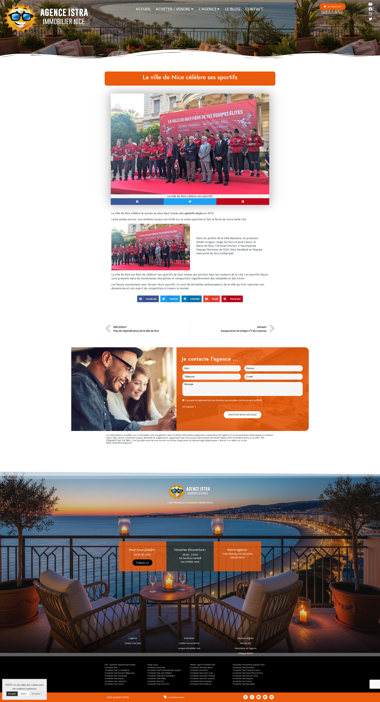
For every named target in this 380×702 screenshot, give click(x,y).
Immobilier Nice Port (155, 681)
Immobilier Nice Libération (115, 681)
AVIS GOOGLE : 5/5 (332, 13)
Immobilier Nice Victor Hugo (201, 673)
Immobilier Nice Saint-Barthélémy (161, 676)
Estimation (189, 638)
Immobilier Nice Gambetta (201, 681)
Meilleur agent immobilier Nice (202, 665)
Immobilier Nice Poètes (156, 678)
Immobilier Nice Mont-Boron (201, 667)
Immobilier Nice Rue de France (245, 676)
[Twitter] (370, 19)
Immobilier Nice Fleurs (199, 670)
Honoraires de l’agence (245, 648)
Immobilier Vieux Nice (156, 667)
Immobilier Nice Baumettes (244, 684)
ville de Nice (122, 213)
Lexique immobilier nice (189, 648)
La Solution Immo (176, 697)
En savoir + (37, 694)
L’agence (133, 638)
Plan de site (245, 643)
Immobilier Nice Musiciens (243, 667)
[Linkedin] (271, 697)
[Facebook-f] (245, 697)
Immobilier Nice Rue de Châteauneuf (120, 673)
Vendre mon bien (133, 643)
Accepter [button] (12, 694)
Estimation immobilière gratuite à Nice (249, 665)
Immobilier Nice (111, 667)
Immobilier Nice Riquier (114, 678)
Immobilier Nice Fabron (242, 681)
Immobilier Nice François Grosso (246, 670)
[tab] (143, 9)
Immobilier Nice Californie (200, 684)
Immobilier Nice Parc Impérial (202, 678)
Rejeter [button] (24, 694)
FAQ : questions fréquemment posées (120, 665)
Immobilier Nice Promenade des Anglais (164, 670)
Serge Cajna (152, 665)
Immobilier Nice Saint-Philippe (202, 676)
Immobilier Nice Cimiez (114, 684)
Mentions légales (245, 638)
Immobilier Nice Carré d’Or (158, 684)
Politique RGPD (245, 653)
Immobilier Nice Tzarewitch (116, 676)
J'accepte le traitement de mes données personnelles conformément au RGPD (223, 400)
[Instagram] (370, 14)
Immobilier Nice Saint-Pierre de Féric (248, 673)
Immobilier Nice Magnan (243, 678)
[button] (332, 6)
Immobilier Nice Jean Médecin (159, 673)
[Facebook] (370, 9)
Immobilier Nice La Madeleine (117, 670)
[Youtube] (370, 4)
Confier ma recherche (189, 643)
